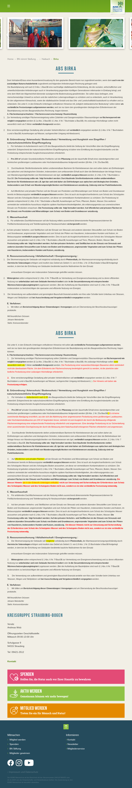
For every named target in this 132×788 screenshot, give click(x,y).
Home (10, 59)
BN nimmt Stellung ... (27, 59)
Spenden (14, 744)
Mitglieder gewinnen (19, 753)
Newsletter (72, 744)
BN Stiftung (15, 748)
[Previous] (8, 35)
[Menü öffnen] (8, 6)
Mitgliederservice (76, 748)
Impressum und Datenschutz (22, 772)
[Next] (124, 35)
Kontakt (11, 661)
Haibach (46, 59)
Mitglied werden (17, 739)
